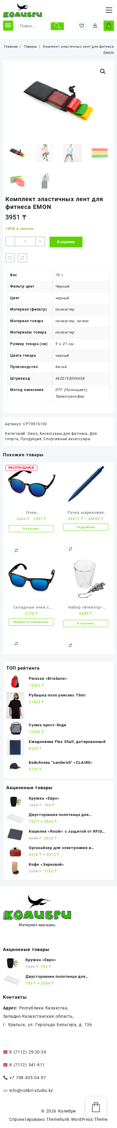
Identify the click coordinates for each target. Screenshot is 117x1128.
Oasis (33, 434)
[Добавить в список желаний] (9, 257)
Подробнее (85, 527)
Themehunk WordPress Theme (76, 1119)
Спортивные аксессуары (67, 439)
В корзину (66, 242)
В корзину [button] (31, 528)
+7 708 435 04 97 (27, 1077)
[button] (103, 71)
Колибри (67, 1111)
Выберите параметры (31, 621)
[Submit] (57, 26)
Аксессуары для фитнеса (64, 434)
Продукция (30, 439)
